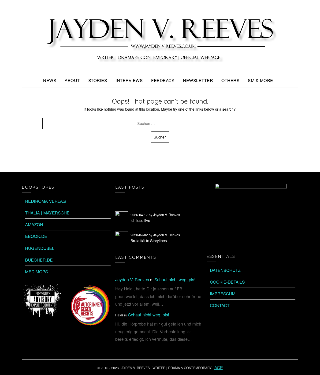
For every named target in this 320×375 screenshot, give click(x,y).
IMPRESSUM (222, 293)
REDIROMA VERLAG (45, 201)
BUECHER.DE (39, 260)
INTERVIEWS (129, 80)
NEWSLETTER (198, 80)
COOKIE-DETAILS (227, 282)
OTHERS (230, 80)
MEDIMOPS (36, 271)
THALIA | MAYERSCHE (47, 213)
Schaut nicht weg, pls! (174, 279)
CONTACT (220, 305)
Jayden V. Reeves (132, 279)
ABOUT (72, 80)
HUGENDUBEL (39, 248)
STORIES (97, 80)
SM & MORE (260, 80)
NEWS (49, 80)
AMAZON (34, 224)
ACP (218, 367)
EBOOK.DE (36, 236)
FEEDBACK (163, 80)
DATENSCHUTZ (225, 270)
